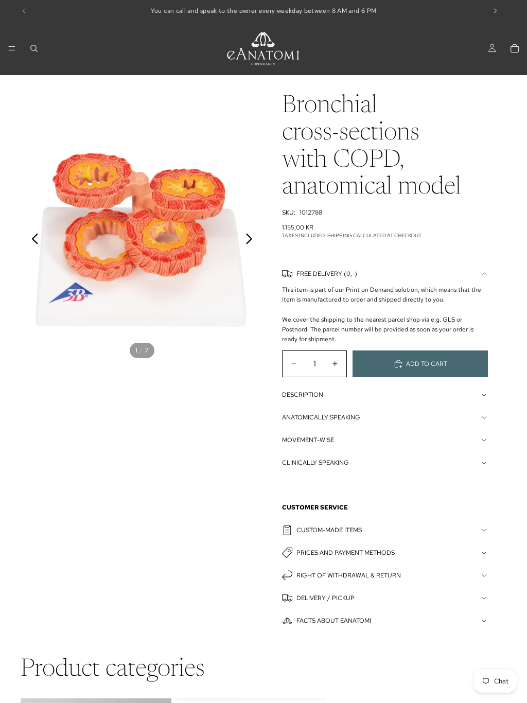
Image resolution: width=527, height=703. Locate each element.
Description (302, 395)
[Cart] (514, 48)
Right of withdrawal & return (348, 575)
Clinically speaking (315, 463)
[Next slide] (252, 240)
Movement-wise (308, 440)
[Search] (34, 48)
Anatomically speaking (321, 417)
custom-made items (329, 530)
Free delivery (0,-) (326, 274)
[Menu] (12, 48)
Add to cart (426, 364)
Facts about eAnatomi (333, 621)
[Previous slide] (32, 240)
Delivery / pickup (325, 598)
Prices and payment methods (345, 553)
